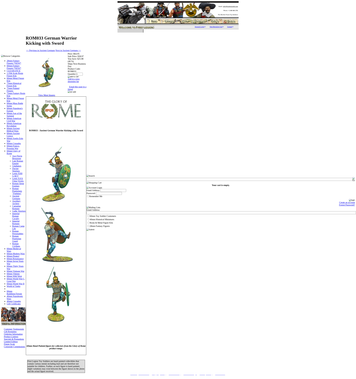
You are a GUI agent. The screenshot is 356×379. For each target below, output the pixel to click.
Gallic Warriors (19, 211)
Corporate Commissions (14, 346)
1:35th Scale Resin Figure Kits (15, 74)
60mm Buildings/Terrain (14, 292)
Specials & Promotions (14, 339)
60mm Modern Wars (16, 253)
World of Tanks (13, 286)
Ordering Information (13, 334)
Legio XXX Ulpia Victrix (18, 179)
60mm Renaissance (15, 258)
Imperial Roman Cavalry (15, 216)
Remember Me (95, 196)
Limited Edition (11, 341)
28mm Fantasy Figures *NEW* (14, 62)
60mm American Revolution (14, 124)
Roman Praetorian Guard (16, 238)
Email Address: (93, 190)
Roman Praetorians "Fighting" (17, 191)
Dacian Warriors (16, 169)
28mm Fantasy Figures (100, 226)
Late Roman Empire (17, 162)
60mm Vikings (13, 274)
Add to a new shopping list (74, 80)
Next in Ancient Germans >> (68, 50)
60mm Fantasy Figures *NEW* (14, 67)
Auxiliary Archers (16, 202)
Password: (91, 193)
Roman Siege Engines (18, 184)
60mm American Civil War (14, 119)
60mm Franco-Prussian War (13, 147)
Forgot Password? (347, 205)
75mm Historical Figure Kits (14, 84)
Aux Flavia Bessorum (17, 157)
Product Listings (11, 336)
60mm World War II (15, 284)
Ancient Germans (16, 197)
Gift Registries (10, 331)
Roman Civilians (16, 244)
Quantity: (72, 74)
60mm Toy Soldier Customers (103, 216)
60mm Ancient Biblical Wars (13, 129)
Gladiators (16, 166)
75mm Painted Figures (13, 89)
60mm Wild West (14, 276)
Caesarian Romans (16, 207)
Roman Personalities (17, 232)
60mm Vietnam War (15, 271)
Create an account (347, 202)
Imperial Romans (15, 222)
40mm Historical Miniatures (102, 219)
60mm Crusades (14, 143)
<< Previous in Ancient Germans (40, 50)
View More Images (46, 95)
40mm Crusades (14, 301)
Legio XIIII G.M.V (17, 174)
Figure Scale (9, 344)
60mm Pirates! (13, 256)
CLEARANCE (13, 71)
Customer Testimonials (14, 329)
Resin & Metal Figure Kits (101, 223)
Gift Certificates (14, 304)
